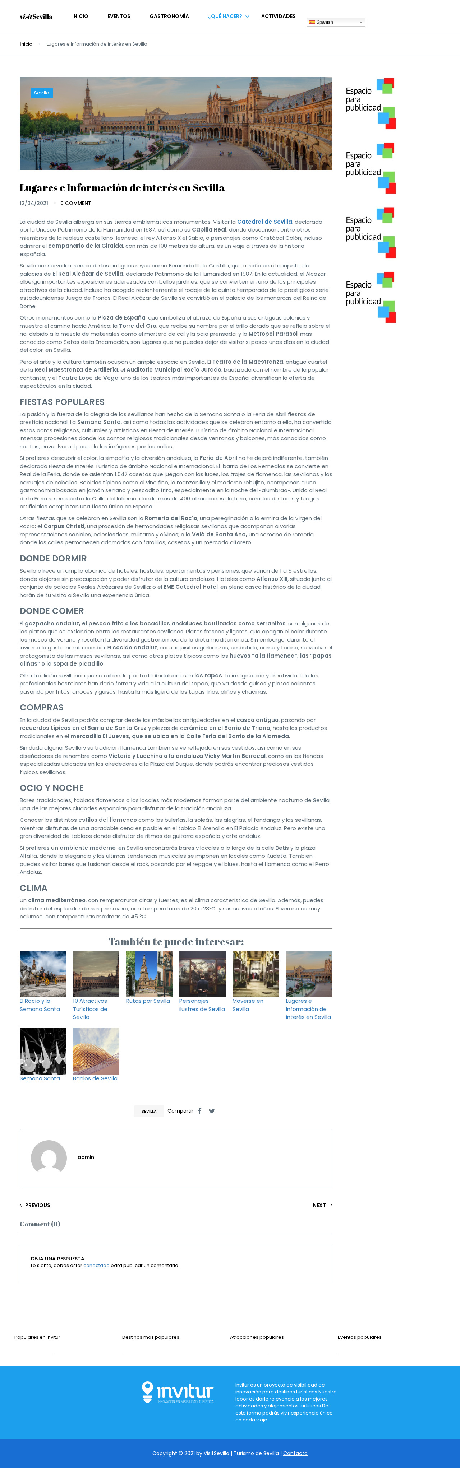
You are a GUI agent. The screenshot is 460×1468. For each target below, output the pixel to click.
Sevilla (41, 92)
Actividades (278, 16)
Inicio (80, 16)
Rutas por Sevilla (148, 1001)
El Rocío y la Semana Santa (40, 1005)
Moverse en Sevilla (248, 1005)
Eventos (118, 16)
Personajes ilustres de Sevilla (202, 1005)
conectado (96, 1265)
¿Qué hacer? (225, 16)
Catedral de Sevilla (264, 221)
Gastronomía (169, 16)
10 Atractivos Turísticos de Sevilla (90, 1009)
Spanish (324, 22)
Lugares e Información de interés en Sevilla (308, 1009)
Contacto (295, 1453)
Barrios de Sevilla (95, 1078)
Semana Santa (40, 1078)
